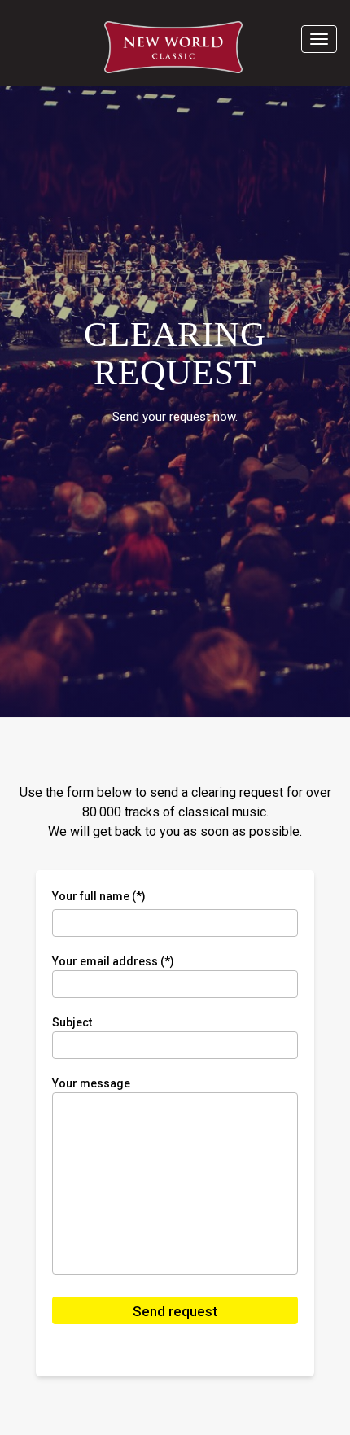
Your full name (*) (99, 896)
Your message (91, 1083)
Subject (72, 1022)
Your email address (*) (113, 961)
